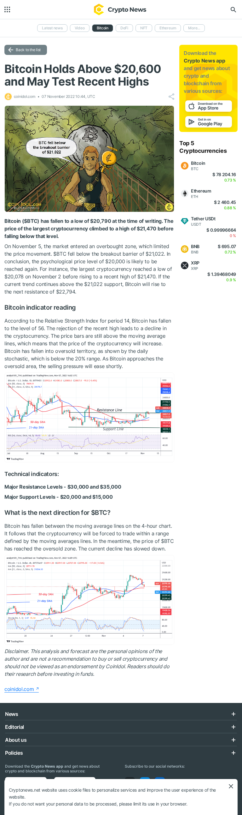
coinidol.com (19, 689)
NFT (143, 28)
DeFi (124, 28)
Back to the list (28, 49)
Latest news (52, 28)
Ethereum (167, 28)
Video (80, 28)
